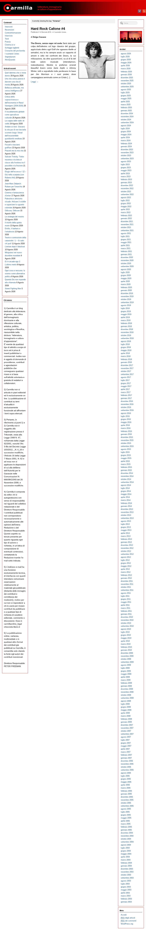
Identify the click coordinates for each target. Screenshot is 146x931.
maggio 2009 (126, 674)
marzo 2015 (125, 464)
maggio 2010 (126, 638)
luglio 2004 (125, 848)
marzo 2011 (125, 608)
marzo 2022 (125, 212)
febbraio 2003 (126, 899)
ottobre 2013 (126, 515)
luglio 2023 (125, 164)
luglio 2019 (125, 308)
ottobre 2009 (126, 659)
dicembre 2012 (127, 545)
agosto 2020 (126, 269)
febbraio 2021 (126, 251)
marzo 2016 (125, 428)
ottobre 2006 (126, 767)
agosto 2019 (126, 305)
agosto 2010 (126, 629)
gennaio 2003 (126, 902)
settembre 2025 (127, 86)
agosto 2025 (126, 89)
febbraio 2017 (126, 395)
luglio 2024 (125, 128)
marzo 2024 (125, 140)
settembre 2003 (127, 878)
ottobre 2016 (126, 407)
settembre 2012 (127, 554)
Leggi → (34, 81)
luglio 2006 (125, 776)
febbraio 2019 (126, 323)
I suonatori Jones (60, 32)
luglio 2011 (125, 596)
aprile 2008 (125, 713)
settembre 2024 (127, 122)
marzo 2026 (125, 69)
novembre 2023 (127, 152)
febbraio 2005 (126, 827)
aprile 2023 (125, 173)
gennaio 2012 (126, 578)
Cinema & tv (10, 45)
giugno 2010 (126, 635)
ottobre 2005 (126, 803)
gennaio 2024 (126, 146)
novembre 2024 (127, 116)
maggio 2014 (126, 494)
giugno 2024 (126, 131)
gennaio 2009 (126, 686)
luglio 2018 (125, 344)
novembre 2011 (127, 584)
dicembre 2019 (127, 293)
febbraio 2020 (126, 287)
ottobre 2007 (126, 731)
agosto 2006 (126, 773)
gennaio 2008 (126, 722)
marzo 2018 (125, 356)
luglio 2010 (125, 632)
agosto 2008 (126, 701)
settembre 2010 (127, 626)
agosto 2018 (126, 341)
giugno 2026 (126, 60)
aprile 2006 (125, 785)
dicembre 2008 (127, 689)
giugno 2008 (126, 707)
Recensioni (9, 30)
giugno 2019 (126, 311)
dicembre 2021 (127, 221)
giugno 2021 (126, 239)
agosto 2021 (126, 233)
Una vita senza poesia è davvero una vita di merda (15, 82)
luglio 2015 (125, 452)
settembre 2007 (127, 734)
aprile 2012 (125, 569)
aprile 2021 (125, 245)
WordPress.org (127, 924)
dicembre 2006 (127, 761)
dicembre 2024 (127, 113)
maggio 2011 (126, 602)
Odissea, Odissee (12, 211)
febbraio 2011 (126, 611)
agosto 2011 (126, 593)
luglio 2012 (125, 560)
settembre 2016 (127, 410)
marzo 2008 (125, 716)
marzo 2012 (125, 572)
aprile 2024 (125, 137)
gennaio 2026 (126, 75)
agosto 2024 (126, 125)
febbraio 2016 (126, 431)
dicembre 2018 (127, 329)
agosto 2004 (126, 845)
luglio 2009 (125, 668)
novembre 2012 (127, 548)
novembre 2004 (127, 836)
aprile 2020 (125, 281)
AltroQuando (10, 60)
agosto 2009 (126, 665)
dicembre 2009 (127, 653)
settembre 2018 (127, 338)
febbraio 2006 (126, 791)
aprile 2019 (125, 317)
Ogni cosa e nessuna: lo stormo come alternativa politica (15, 273)
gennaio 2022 (126, 218)
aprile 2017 (125, 389)
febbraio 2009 (126, 683)
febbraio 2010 (126, 647)
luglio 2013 (125, 524)
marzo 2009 (125, 680)
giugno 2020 (126, 275)
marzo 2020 (125, 284)
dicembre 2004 (127, 833)
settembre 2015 (127, 446)
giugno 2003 (126, 887)
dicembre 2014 (127, 473)
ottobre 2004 (126, 839)
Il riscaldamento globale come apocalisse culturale (14, 115)
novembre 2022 (127, 188)
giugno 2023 (126, 167)
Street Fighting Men (13, 288)
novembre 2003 (127, 872)
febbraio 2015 (126, 467)
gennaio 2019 (126, 326)
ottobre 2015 (126, 443)
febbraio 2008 (126, 719)
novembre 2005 (127, 800)
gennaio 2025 (126, 110)
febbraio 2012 (126, 575)
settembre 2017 (127, 374)
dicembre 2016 (127, 401)
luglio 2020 (125, 272)
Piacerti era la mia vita (14, 151)
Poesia (8, 42)
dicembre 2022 (127, 185)
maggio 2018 (126, 350)
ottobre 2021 (126, 227)
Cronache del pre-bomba (15, 51)
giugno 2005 (126, 815)
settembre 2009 (127, 662)
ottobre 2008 (126, 695)
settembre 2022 (127, 194)
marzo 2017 (125, 392)
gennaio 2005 (126, 830)
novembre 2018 (127, 332)
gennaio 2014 (126, 506)
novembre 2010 (127, 620)
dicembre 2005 (127, 797)
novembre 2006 (127, 764)
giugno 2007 (126, 743)
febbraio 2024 (126, 143)
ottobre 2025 (126, 83)
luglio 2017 (125, 380)
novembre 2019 (127, 296)
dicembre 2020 (127, 257)
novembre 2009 (127, 656)
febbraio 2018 (126, 359)
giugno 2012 (126, 563)
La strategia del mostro (14, 217)
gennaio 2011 (126, 614)
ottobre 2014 (126, 479)
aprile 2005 (125, 821)
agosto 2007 (126, 737)
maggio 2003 (126, 890)
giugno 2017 (126, 383)
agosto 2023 (126, 161)
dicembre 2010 (127, 617)
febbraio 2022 (126, 215)
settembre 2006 (127, 770)
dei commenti (128, 921)
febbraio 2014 (126, 503)
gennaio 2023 (126, 182)
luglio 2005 (125, 812)
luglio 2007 (125, 740)
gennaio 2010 (126, 650)
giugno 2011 (126, 599)
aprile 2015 (125, 461)
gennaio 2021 (126, 254)
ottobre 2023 (126, 155)
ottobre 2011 (126, 587)
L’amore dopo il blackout (15, 246)
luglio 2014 (125, 488)
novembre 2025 (127, 80)
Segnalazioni (10, 57)
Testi (7, 39)
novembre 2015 (127, 440)
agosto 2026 (126, 54)
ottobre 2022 (126, 191)
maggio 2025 (126, 98)
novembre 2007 (127, 728)
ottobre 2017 (126, 371)
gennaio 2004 (126, 866)
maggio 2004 (126, 854)
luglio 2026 (125, 57)
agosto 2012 (126, 557)
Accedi (123, 915)
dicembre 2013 (127, 509)
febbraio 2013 (126, 539)
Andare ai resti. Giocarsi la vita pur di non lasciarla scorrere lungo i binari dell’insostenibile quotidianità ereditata (15, 133)
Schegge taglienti (12, 48)
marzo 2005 (125, 824)
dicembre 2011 (127, 581)
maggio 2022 (126, 206)
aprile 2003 (125, 893)
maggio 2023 (126, 170)
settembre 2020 (127, 266)
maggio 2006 (126, 782)
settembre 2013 (127, 518)
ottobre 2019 (126, 299)
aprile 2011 (125, 605)
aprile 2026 (125, 66)
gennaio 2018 (126, 362)
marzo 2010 (125, 644)
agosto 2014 (126, 485)
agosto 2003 (126, 881)
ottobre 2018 (126, 335)
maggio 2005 (126, 818)
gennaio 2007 (126, 758)
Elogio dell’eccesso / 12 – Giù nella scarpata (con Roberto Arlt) (15, 175)
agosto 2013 (126, 521)
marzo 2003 (125, 896)
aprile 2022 (125, 209)
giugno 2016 (126, 419)
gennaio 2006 (126, 794)
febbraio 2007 (126, 755)
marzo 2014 (125, 500)
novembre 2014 (127, 476)
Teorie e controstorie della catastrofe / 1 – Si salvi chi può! (15, 240)
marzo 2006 (125, 788)
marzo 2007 (125, 752)
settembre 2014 (127, 482)
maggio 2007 (126, 746)
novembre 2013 (127, 512)
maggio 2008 (126, 710)
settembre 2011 (127, 590)
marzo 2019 (125, 320)
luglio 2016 (125, 416)
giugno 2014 (126, 491)
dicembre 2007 (127, 725)
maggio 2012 (126, 566)
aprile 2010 (125, 641)
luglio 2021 (125, 236)
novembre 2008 (127, 692)
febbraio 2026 (126, 72)
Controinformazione (13, 33)
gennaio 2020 (126, 290)
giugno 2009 (126, 671)
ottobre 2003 (126, 875)
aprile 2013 (125, 533)
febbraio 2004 (126, 863)
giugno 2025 (126, 95)
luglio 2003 (125, 884)
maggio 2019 (126, 314)
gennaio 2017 (126, 398)
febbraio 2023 (126, 179)
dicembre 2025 (127, 78)
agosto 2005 (126, 809)
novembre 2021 (127, 224)
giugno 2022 (126, 203)
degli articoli (128, 918)
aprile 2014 (125, 497)
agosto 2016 (126, 413)
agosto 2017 (126, 377)
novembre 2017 (127, 368)
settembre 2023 (127, 158)
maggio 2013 (126, 530)
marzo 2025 (125, 104)
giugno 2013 (126, 527)
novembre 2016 (127, 404)
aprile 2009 (125, 677)
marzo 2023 (125, 176)
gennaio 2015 (126, 470)
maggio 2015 (126, 458)
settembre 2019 (127, 302)
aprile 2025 (125, 101)
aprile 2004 (125, 857)
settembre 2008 (127, 698)
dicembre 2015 (127, 437)
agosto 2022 (126, 197)
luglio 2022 (125, 200)
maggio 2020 (126, 278)
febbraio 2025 (126, 107)
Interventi (9, 27)
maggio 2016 (126, 422)
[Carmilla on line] (73, 8)
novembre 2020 (127, 260)
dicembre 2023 (127, 149)
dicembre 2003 (127, 869)
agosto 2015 (126, 449)
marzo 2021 (125, 248)
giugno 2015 (126, 455)
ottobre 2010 (126, 623)
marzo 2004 (125, 860)
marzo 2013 (125, 536)
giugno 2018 (126, 347)
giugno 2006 (126, 779)
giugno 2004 (126, 851)
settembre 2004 (127, 842)
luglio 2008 (125, 704)
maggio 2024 (126, 134)
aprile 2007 (125, 749)
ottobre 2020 (126, 263)
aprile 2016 (125, 425)
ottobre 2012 (126, 551)
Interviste (9, 36)
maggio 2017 (126, 386)
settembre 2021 (127, 230)
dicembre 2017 (127, 365)
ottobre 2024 (126, 119)
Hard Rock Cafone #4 (48, 29)
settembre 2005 (127, 806)
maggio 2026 (126, 63)
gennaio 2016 (126, 434)
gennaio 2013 (126, 542)
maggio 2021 (126, 242)
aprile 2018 (125, 353)
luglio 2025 (125, 92)
